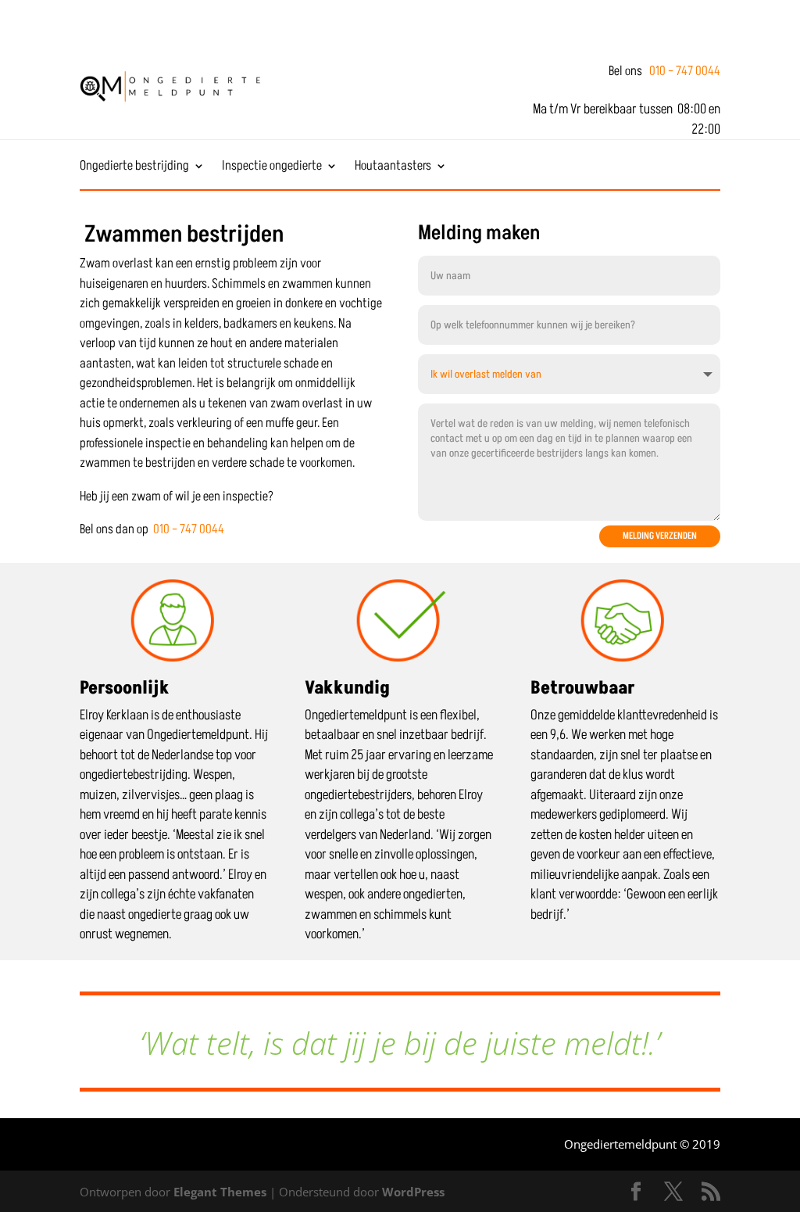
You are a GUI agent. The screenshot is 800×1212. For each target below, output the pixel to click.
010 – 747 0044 (684, 71)
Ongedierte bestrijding (134, 167)
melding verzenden (660, 536)
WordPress (413, 1191)
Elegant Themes (219, 1191)
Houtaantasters (393, 167)
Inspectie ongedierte (272, 167)
